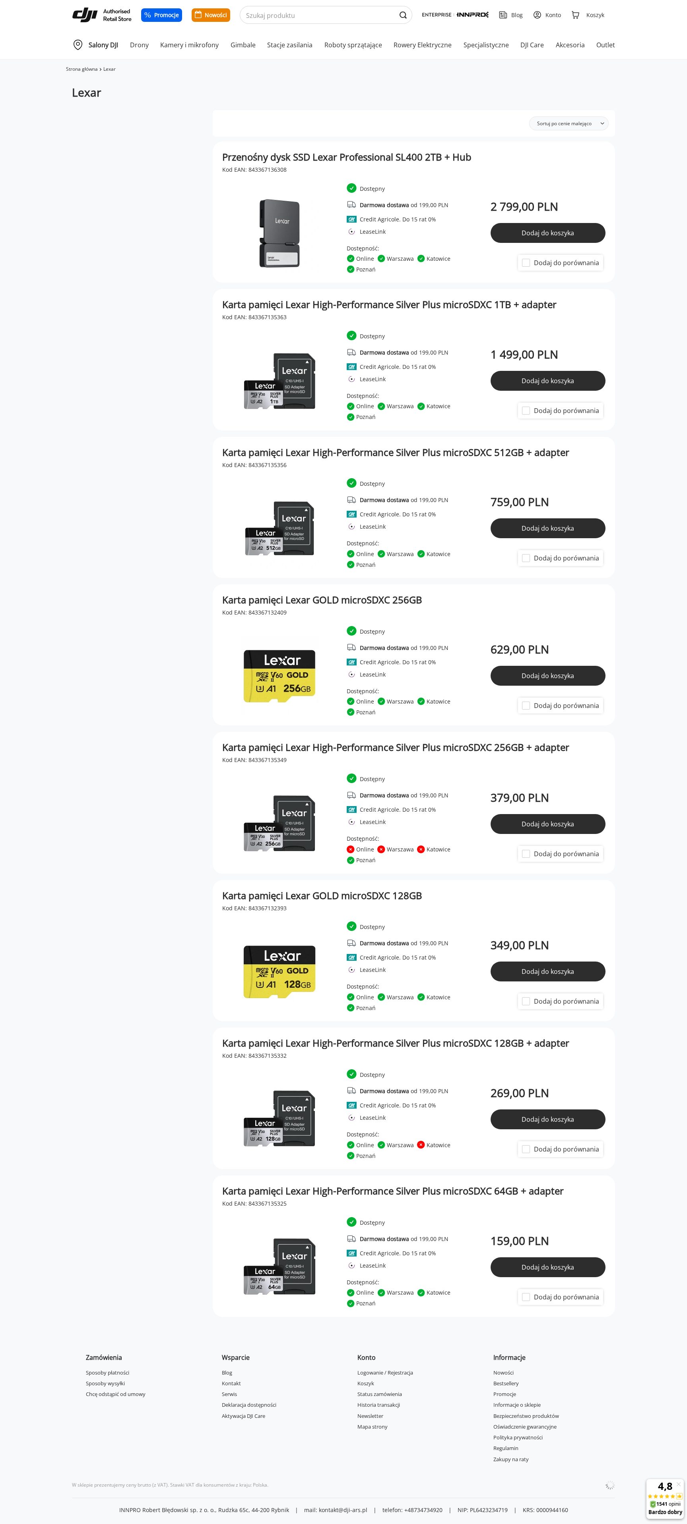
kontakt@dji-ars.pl (343, 1510)
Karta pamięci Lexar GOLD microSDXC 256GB (322, 600)
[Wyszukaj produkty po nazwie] (403, 15)
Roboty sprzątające (353, 45)
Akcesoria (570, 45)
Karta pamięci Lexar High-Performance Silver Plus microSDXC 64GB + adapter (393, 1191)
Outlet (605, 45)
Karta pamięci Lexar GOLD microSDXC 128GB (322, 896)
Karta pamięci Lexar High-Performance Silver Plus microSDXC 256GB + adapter (395, 747)
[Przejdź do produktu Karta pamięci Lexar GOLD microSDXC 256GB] (414, 654)
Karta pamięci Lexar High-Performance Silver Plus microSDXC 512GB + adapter (395, 452)
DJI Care (532, 45)
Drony (139, 45)
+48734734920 (423, 1510)
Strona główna (82, 69)
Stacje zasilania (289, 45)
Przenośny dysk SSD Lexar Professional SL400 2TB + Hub (347, 157)
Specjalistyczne (486, 45)
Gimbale (243, 45)
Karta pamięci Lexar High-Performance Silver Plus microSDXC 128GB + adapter (395, 1043)
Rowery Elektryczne (423, 45)
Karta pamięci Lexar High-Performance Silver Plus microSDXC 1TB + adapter (389, 304)
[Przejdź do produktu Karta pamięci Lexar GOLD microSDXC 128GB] (414, 950)
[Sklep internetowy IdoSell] (610, 1485)
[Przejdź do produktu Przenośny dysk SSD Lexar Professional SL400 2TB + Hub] (414, 212)
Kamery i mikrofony (189, 45)
